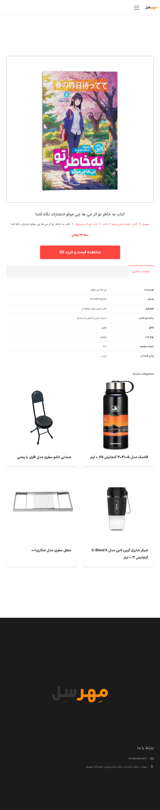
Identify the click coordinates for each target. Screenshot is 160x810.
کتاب (105, 224)
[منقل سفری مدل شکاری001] (41, 476)
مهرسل (145, 224)
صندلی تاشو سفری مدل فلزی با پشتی (44, 457)
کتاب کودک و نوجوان (86, 224)
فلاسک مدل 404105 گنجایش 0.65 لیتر (119, 457)
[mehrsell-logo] (151, 7)
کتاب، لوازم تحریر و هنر (124, 224)
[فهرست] (136, 8)
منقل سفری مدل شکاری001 (51, 550)
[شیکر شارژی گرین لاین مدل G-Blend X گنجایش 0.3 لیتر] (118, 476)
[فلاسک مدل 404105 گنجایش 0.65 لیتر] (118, 382)
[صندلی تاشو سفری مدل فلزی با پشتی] (41, 382)
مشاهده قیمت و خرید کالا (80, 252)
